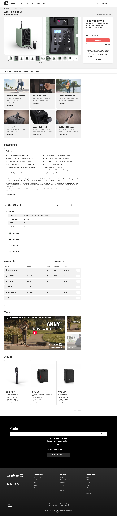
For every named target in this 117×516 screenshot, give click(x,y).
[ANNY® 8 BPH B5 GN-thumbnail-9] (54, 58)
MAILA (87, 485)
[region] (42, 36)
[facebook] (8, 484)
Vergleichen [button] (90, 44)
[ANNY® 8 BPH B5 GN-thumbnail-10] (59, 58)
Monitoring (62, 482)
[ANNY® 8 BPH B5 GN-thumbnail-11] (65, 58)
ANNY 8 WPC (36, 392)
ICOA (87, 480)
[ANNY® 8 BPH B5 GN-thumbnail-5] (32, 58)
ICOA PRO (88, 482)
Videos (31, 71)
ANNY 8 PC (62, 392)
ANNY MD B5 (11, 392)
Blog (35, 482)
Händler (37, 71)
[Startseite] (6, 3)
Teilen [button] (108, 44)
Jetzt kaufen (98, 40)
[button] (14, 3)
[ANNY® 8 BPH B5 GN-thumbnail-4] (27, 58)
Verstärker (62, 488)
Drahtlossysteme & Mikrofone (66, 480)
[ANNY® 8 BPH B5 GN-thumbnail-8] (48, 58)
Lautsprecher (11, 8)
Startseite (6, 8)
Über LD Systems (37, 477)
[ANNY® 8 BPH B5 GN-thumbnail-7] (43, 58)
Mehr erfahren (10, 105)
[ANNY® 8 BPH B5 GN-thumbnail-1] (10, 58)
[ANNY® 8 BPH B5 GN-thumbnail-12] (70, 58)
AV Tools (62, 485)
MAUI (87, 488)
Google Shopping (62, 441)
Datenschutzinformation (105, 504)
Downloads (25, 71)
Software (62, 490)
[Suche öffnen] (97, 3)
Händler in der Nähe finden (59, 455)
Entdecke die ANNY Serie (10, 14)
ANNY (87, 477)
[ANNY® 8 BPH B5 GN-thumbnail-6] (37, 58)
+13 (76, 58)
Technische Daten (17, 71)
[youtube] (11, 484)
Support (35, 485)
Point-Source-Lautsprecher (19, 8)
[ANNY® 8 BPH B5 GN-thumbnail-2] (16, 58)
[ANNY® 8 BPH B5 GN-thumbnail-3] (21, 58)
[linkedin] (18, 484)
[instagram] (15, 484)
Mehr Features (98, 59)
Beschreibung (8, 71)
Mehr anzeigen (11, 194)
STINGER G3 (88, 493)
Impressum (94, 504)
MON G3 (88, 490)
